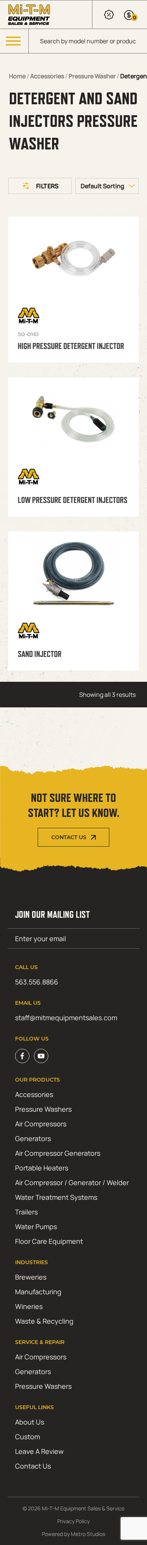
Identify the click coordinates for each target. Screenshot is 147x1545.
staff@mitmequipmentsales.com (66, 1017)
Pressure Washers (43, 1109)
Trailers (26, 1211)
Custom (27, 1436)
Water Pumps (36, 1226)
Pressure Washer (92, 76)
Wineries (29, 1306)
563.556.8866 (36, 981)
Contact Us (68, 837)
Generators (33, 1138)
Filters (47, 186)
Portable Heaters (41, 1167)
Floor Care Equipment (49, 1241)
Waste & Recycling (44, 1321)
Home (17, 76)
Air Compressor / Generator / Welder (72, 1182)
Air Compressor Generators (57, 1153)
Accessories (47, 76)
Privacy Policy (73, 1521)
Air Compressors (40, 1123)
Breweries (30, 1276)
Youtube (41, 1056)
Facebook (22, 1056)
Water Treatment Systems (56, 1197)
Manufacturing (38, 1291)
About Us (29, 1421)
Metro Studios (88, 1533)
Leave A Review (39, 1451)
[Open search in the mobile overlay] (88, 41)
